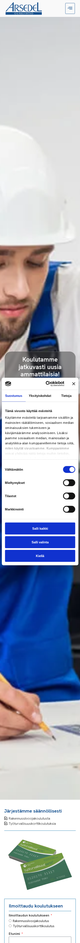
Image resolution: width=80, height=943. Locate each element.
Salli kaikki (40, 528)
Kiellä (40, 555)
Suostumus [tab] (13, 395)
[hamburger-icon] (70, 8)
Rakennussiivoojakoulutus (31, 921)
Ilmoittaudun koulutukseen (29, 915)
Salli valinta (40, 542)
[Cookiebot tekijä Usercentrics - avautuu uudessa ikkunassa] (47, 384)
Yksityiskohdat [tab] (40, 395)
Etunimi (15, 934)
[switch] (69, 482)
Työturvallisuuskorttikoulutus (33, 926)
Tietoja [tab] (66, 395)
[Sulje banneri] (73, 383)
